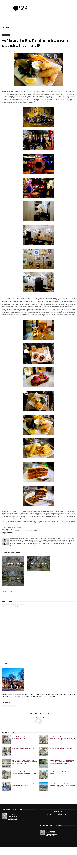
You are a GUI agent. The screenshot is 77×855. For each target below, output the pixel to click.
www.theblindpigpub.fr (7, 532)
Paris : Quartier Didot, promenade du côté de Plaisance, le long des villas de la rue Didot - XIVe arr (24, 737)
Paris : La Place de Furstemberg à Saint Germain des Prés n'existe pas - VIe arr (62, 772)
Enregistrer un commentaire (9, 591)
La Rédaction (5, 51)
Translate (13, 708)
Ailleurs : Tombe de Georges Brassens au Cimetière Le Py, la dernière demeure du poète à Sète (23, 749)
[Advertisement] (38, 20)
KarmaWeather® (40, 726)
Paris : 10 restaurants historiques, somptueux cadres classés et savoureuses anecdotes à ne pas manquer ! (24, 784)
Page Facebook (5, 534)
